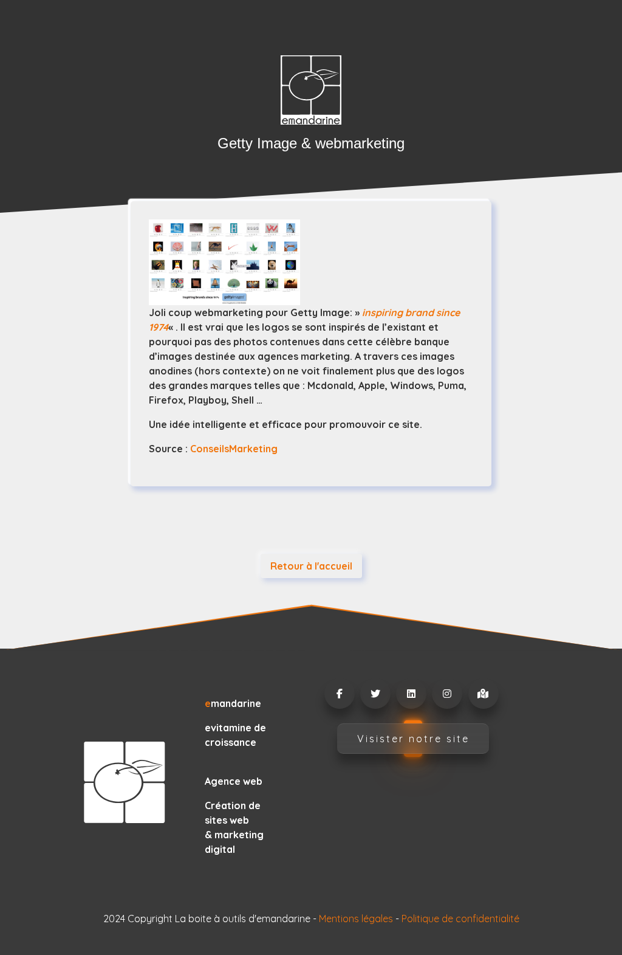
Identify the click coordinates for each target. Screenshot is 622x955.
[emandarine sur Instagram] (446, 693)
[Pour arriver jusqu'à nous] (483, 693)
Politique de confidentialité (460, 918)
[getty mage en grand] (311, 262)
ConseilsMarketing (234, 449)
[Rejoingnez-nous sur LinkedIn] (410, 693)
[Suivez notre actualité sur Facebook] (339, 693)
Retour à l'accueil (311, 566)
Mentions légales (356, 918)
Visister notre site (413, 739)
